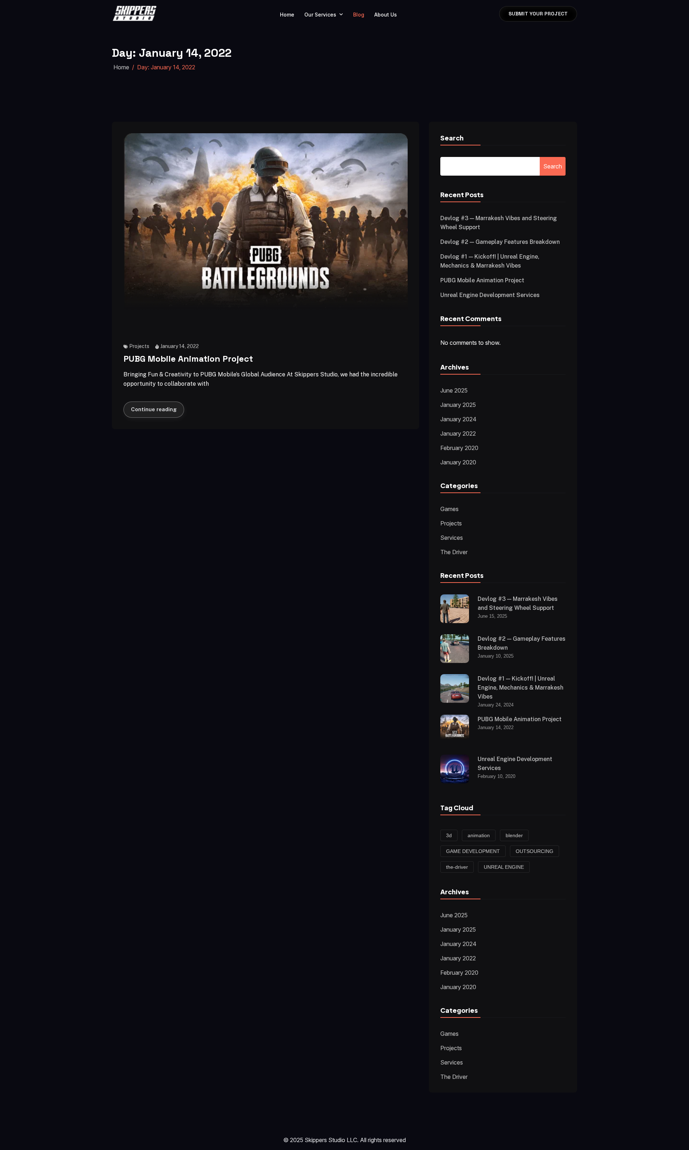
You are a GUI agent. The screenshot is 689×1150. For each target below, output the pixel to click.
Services (451, 537)
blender (514, 835)
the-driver (457, 867)
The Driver (454, 552)
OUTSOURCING (534, 851)
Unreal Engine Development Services (490, 295)
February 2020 (459, 447)
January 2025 (458, 404)
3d (449, 835)
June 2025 (454, 390)
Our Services (320, 14)
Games (449, 509)
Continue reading (154, 409)
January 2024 (458, 419)
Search (452, 138)
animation (479, 835)
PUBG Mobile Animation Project (188, 359)
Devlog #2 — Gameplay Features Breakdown (500, 241)
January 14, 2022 (179, 346)
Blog (358, 14)
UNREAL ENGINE (504, 867)
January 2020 (458, 462)
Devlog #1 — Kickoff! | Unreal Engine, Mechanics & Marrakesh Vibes (520, 687)
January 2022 (458, 433)
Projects (139, 346)
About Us (385, 14)
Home (287, 14)
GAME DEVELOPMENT (473, 851)
